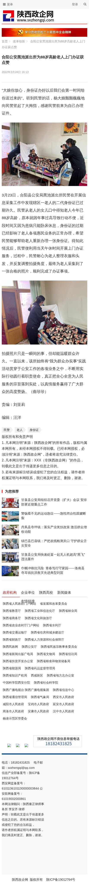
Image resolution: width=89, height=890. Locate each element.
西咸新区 (37, 675)
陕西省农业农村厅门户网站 (21, 625)
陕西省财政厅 (12, 639)
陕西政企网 (20, 879)
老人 (20, 430)
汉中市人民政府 (63, 711)
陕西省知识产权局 (15, 675)
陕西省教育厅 (12, 610)
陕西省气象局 (40, 697)
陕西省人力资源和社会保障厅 (44, 639)
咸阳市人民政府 (13, 704)
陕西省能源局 (12, 668)
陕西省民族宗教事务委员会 (59, 646)
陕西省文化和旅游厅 (38, 618)
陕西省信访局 (68, 654)
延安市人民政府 (63, 704)
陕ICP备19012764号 (61, 879)
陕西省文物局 (46, 654)
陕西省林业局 (68, 610)
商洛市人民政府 (13, 711)
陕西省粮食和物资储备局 (53, 661)
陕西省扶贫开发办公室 (18, 661)
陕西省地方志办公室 (60, 675)
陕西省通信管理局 (15, 697)
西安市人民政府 (63, 697)
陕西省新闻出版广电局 (18, 654)
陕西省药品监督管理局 (40, 668)
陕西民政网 (10, 646)
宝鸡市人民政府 (38, 704)
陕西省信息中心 (63, 690)
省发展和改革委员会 (53, 603)
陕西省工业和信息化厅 (40, 610)
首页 (5, 41)
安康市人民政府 (38, 711)
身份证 (34, 430)
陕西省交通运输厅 (15, 632)
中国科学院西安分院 (16, 682)
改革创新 (19, 41)
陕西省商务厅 (12, 618)
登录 (75, 4)
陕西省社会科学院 (46, 682)
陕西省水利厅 (52, 625)
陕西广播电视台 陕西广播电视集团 (26, 690)
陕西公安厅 (29, 646)
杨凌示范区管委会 (15, 718)
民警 (7, 430)
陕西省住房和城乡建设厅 (47, 632)
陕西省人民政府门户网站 (19, 603)
